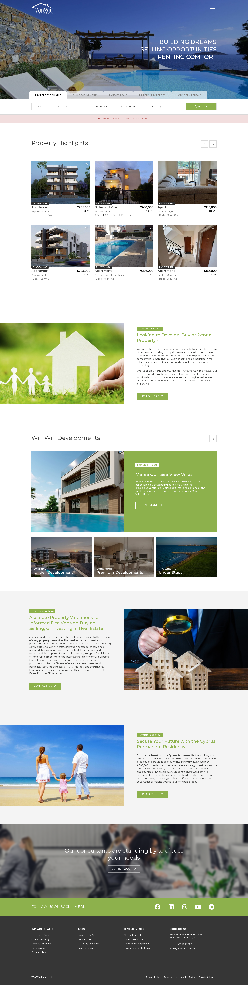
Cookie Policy (188, 977)
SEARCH (202, 106)
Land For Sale (84, 939)
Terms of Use (171, 977)
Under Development (134, 939)
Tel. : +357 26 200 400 (181, 944)
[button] (46, 106)
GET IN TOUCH (122, 868)
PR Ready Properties (88, 943)
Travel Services (38, 948)
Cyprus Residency (40, 939)
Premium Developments (136, 943)
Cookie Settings (207, 977)
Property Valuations (41, 943)
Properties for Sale (87, 935)
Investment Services (41, 935)
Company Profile (39, 952)
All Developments (133, 935)
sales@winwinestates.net (183, 948)
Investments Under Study (137, 948)
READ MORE (150, 505)
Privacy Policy (153, 977)
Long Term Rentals (87, 948)
